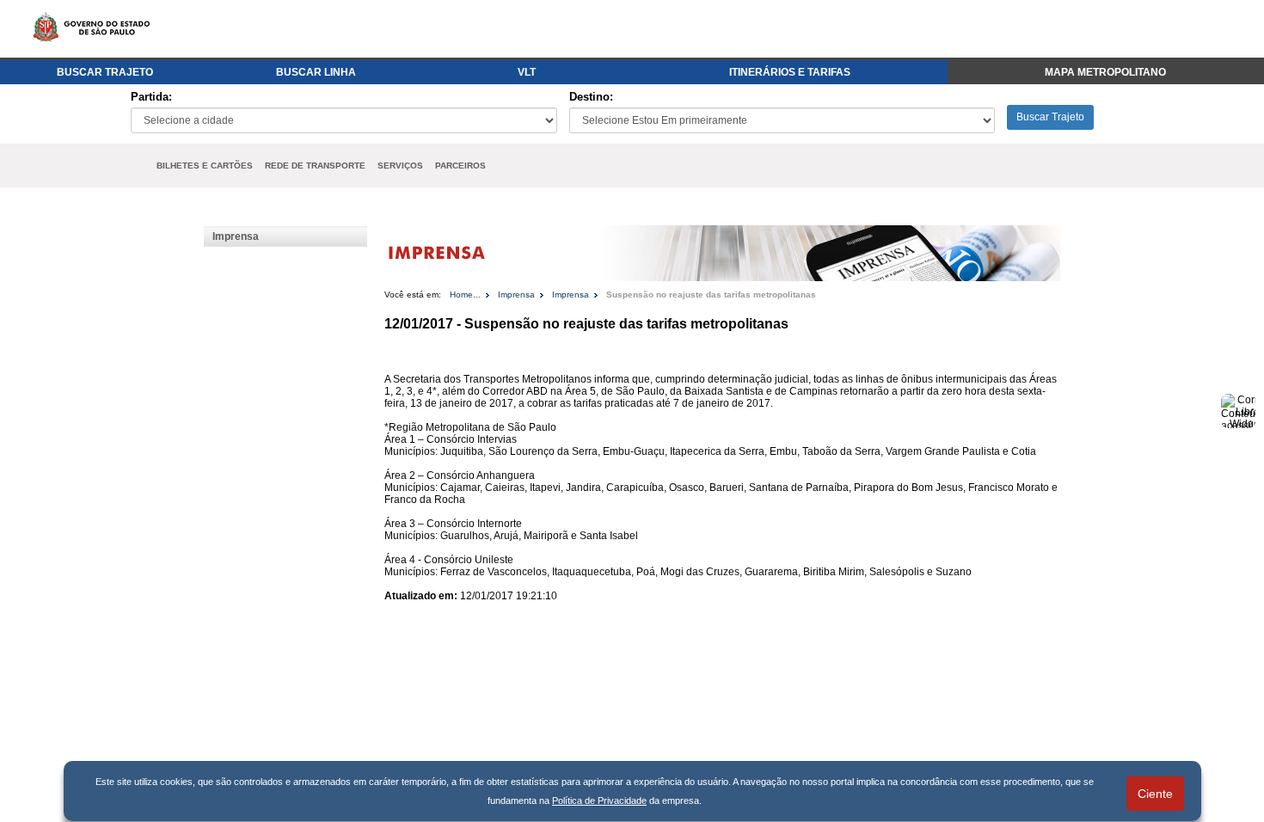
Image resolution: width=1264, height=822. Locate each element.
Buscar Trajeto (1050, 117)
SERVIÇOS (400, 165)
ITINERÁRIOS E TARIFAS (789, 72)
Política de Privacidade (599, 800)
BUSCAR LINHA (316, 72)
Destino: (591, 96)
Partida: (151, 96)
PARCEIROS (460, 165)
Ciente (1155, 794)
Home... (465, 294)
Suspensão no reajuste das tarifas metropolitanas (711, 294)
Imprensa (235, 236)
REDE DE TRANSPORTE (315, 165)
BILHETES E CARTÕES (204, 165)
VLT (527, 72)
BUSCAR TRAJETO (105, 72)
